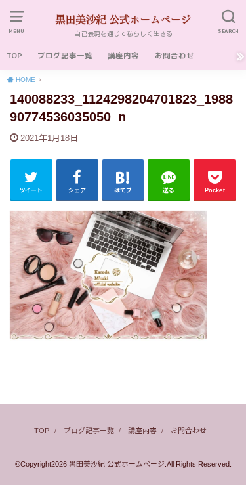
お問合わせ (174, 56)
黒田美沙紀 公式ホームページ (117, 464)
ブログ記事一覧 (64, 56)
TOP (14, 56)
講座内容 (123, 56)
